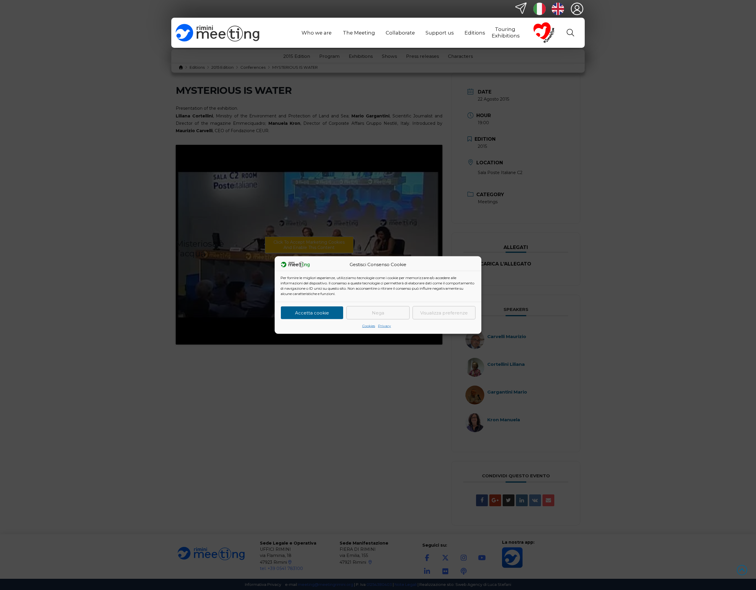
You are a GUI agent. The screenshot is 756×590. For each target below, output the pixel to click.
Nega (378, 312)
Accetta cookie (312, 312)
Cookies (368, 326)
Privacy (384, 326)
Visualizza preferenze (444, 312)
